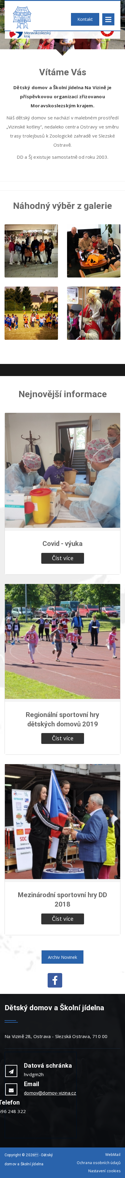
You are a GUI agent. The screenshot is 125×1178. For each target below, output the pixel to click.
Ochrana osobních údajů (98, 1162)
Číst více (62, 558)
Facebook (54, 980)
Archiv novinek (62, 957)
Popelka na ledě (31, 261)
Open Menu (108, 19)
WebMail (112, 1154)
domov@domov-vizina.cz (50, 1093)
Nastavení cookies (104, 1170)
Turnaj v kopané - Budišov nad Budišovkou (31, 332)
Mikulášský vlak (94, 323)
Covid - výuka (62, 543)
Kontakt (85, 19)
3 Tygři (94, 261)
